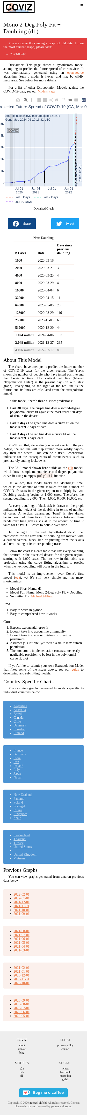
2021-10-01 (21, 910)
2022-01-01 (21, 898)
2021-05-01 (21, 942)
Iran (16, 762)
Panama (19, 798)
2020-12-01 (21, 975)
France (18, 750)
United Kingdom (25, 854)
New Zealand (23, 795)
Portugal (19, 806)
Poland (18, 802)
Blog (21, 1052)
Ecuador (19, 729)
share (27, 223)
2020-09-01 (21, 1000)
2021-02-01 (21, 968)
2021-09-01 (21, 914)
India (17, 758)
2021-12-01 (21, 902)
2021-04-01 (21, 946)
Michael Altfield (42, 596)
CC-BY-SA (30, 1106)
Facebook (65, 1072)
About (22, 1045)
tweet (70, 223)
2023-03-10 (18, 54)
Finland (19, 733)
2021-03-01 (21, 950)
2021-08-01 (21, 931)
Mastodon (65, 1075)
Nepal (18, 777)
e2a (17, 577)
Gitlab (65, 1079)
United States (23, 847)
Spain (17, 818)
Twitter (65, 1068)
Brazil (18, 714)
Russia (18, 810)
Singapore (20, 814)
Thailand (20, 839)
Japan (17, 773)
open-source (75, 72)
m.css (68, 1106)
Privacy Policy (65, 1045)
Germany (20, 754)
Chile (17, 721)
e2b (70, 468)
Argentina (20, 706)
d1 (21, 1075)
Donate (22, 1049)
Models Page (46, 91)
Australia (20, 710)
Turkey (18, 843)
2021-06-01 (21, 939)
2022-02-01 (21, 894)
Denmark (20, 725)
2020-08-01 (21, 1004)
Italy (17, 770)
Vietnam (19, 858)
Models (22, 1063)
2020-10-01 (21, 983)
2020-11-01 (21, 979)
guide (75, 669)
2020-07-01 (21, 1008)
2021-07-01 (21, 935)
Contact (65, 1049)
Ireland (18, 766)
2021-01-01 (21, 971)
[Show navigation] (76, 4)
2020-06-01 (21, 1012)
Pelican (55, 1106)
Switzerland (22, 835)
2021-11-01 (21, 906)
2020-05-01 (21, 1016)
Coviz (22, 1040)
